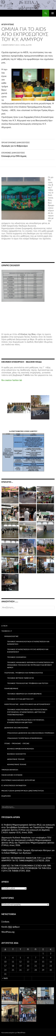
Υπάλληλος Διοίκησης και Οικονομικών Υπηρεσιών (30, 733)
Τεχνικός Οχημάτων (16, 657)
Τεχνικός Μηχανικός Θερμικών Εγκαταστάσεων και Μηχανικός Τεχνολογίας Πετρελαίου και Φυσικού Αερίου (30, 665)
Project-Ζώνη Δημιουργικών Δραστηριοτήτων (22, 791)
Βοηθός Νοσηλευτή (16, 754)
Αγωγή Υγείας (7, 24)
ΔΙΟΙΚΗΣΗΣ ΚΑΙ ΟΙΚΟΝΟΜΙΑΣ (16, 728)
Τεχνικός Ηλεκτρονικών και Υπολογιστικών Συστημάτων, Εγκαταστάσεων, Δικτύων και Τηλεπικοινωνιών (27, 712)
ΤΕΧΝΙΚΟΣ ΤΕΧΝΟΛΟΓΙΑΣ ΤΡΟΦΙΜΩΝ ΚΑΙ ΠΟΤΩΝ (27, 683)
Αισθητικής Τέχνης (16, 759)
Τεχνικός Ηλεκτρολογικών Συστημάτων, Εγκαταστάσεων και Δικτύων (25, 721)
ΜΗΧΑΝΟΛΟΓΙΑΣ (11, 636)
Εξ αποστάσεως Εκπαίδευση (13, 785)
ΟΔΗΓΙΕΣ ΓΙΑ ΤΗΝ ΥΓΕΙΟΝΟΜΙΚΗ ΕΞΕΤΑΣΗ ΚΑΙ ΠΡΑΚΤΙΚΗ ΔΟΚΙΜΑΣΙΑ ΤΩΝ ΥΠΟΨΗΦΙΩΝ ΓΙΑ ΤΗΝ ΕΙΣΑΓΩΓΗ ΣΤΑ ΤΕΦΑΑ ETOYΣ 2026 (26, 868)
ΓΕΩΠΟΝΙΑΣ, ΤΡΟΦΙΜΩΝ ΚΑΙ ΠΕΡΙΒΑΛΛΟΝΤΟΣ (23, 673)
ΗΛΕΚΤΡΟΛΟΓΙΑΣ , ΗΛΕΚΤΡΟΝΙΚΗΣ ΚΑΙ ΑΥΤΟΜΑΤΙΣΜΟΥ (27, 704)
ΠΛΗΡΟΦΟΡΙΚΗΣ (11, 688)
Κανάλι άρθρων (10, 927)
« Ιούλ (5, 978)
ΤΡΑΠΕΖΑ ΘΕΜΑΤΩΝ (9, 770)
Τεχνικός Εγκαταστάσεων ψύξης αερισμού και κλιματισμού (27, 651)
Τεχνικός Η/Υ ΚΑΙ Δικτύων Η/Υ (20, 699)
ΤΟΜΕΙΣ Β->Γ (6, 631)
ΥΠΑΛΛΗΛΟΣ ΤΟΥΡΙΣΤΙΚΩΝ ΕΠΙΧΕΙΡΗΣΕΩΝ (24, 738)
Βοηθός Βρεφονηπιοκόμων (20, 749)
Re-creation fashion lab (11, 380)
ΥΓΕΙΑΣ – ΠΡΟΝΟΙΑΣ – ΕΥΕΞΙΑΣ (16, 743)
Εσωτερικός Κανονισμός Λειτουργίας (18, 780)
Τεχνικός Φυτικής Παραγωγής (20, 678)
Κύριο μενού (52, 13)
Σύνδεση (5, 922)
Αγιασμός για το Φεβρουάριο (15, 144)
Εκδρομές (6, 796)
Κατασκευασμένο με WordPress (13, 1032)
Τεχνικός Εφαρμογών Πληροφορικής (24, 694)
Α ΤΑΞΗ (4, 626)
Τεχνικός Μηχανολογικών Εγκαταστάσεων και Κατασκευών (28, 643)
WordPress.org (7, 932)
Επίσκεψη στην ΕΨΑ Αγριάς (14, 154)
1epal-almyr (26, 45)
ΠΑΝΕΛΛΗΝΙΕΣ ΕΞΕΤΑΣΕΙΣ (11, 775)
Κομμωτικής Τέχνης (16, 764)
